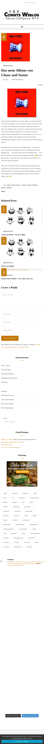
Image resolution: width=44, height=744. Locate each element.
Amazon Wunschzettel (7, 399)
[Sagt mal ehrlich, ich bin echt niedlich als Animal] (22, 709)
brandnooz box (34, 498)
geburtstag (16, 506)
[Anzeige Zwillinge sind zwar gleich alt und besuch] (22, 590)
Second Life (31, 538)
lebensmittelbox (19, 524)
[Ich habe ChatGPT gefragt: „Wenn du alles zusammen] (22, 686)
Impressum (4, 382)
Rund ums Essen (35, 533)
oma (4, 533)
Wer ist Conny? (5, 365)
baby (35, 493)
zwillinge (29, 547)
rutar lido (5, 538)
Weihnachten (17, 547)
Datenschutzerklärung (7, 374)
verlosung (6, 547)
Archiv (5, 418)
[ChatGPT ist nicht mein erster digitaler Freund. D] (22, 639)
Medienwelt (8, 65)
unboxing (26, 542)
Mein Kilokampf (6, 445)
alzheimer (15, 493)
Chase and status (13, 185)
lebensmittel (6, 524)
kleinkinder (26, 520)
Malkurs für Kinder (6, 439)
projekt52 (13, 533)
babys (5, 498)
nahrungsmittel (34, 524)
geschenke (17, 511)
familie (31, 502)
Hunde (34, 515)
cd (4, 185)
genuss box (27, 506)
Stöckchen (6, 542)
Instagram (4, 391)
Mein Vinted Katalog (7, 404)
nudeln (34, 529)
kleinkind (15, 520)
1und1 (5, 493)
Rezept (23, 533)
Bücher (5, 502)
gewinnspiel (29, 511)
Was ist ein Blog (6, 369)
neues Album (6, 188)
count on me (26, 185)
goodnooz (6, 515)
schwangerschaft (18, 538)
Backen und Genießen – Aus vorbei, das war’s (17, 279)
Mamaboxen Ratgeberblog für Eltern (12, 442)
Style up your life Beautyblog (9, 447)
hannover (16, 515)
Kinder (5, 520)
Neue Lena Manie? (7, 266)
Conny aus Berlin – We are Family (13, 235)
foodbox (5, 506)
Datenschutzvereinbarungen (9, 378)
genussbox (6, 511)
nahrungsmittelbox (8, 529)
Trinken (16, 542)
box (13, 498)
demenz (15, 502)
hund (26, 515)
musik (34, 185)
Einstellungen (22, 741)
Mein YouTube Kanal (7, 395)
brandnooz (22, 498)
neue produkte (23, 529)
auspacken (26, 493)
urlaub (36, 542)
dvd (23, 502)
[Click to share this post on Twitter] (12, 191)
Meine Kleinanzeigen (7, 408)
